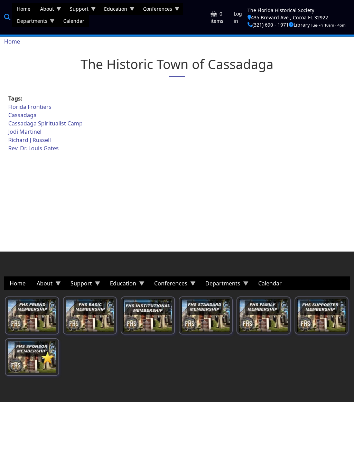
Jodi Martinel (24, 131)
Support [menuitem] (76, 10)
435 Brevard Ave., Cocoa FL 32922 (289, 17)
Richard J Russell (29, 140)
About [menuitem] (44, 10)
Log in (238, 17)
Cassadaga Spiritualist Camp (45, 123)
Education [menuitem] (113, 10)
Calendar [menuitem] (73, 21)
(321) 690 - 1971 (270, 24)
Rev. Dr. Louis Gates (33, 148)
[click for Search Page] (7, 17)
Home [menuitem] (23, 9)
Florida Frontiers (30, 107)
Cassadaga (22, 115)
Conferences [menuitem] (155, 10)
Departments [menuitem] (29, 22)
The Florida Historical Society (281, 10)
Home (12, 41)
